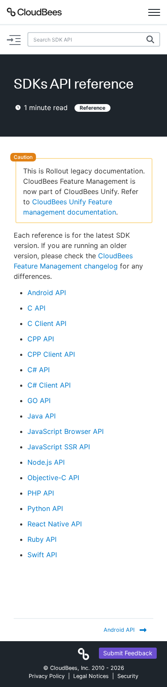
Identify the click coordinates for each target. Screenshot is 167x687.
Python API (45, 508)
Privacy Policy (47, 676)
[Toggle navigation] (154, 12)
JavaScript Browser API (65, 431)
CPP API (40, 339)
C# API (38, 369)
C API (36, 308)
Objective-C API (53, 477)
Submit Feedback (127, 653)
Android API (46, 292)
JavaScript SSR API (58, 446)
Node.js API (46, 462)
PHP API (40, 493)
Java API (41, 416)
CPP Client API (51, 354)
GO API (39, 400)
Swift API (42, 554)
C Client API (46, 323)
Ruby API (42, 539)
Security (127, 676)
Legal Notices (91, 676)
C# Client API (49, 385)
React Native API (54, 524)
